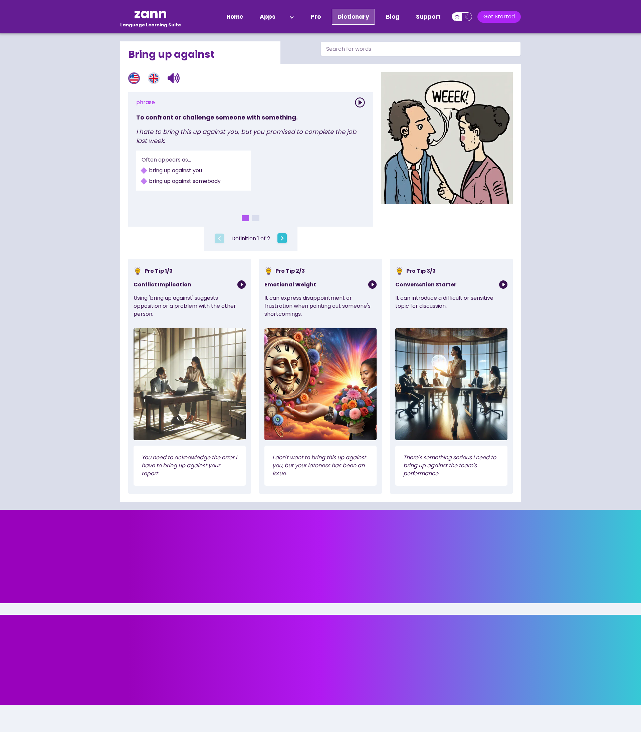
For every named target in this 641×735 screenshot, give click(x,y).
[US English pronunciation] (134, 78)
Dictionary (353, 17)
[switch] (462, 16)
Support (428, 17)
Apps (267, 17)
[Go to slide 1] (245, 218)
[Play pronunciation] (360, 102)
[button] (174, 78)
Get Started (499, 16)
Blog (392, 17)
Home (234, 17)
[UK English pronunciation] (154, 78)
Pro (316, 17)
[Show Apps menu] (292, 17)
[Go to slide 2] (255, 218)
